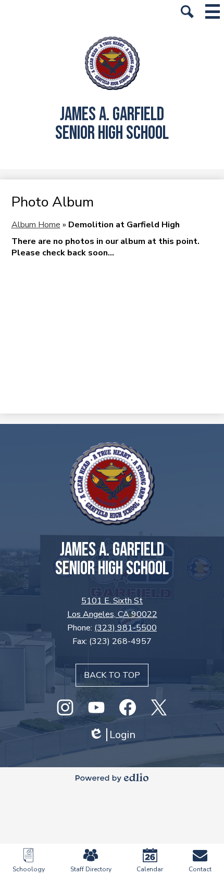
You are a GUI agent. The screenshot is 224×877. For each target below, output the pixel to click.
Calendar (149, 869)
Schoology (29, 869)
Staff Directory (90, 869)
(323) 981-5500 (125, 628)
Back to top (112, 675)
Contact (200, 869)
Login (112, 734)
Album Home (35, 224)
